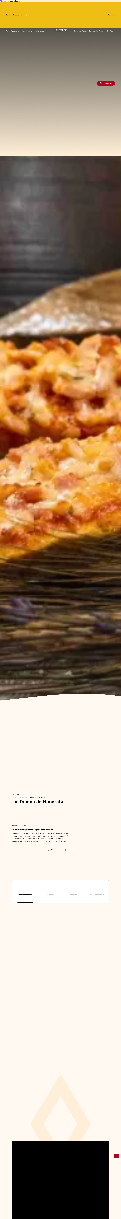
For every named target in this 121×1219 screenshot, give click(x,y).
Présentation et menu (25, 895)
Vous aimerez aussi (97, 895)
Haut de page (116, 1156)
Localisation (50, 895)
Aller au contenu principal (10, 1)
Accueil (14, 797)
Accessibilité (72, 895)
